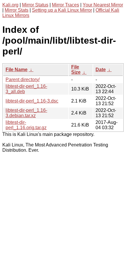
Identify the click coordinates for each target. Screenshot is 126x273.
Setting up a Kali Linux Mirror (62, 10)
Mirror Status (35, 4)
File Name (17, 69)
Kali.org (10, 4)
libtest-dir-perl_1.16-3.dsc (32, 100)
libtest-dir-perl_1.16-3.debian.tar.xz (26, 113)
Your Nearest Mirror (103, 4)
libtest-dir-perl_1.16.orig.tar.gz (26, 125)
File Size (76, 69)
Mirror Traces (65, 4)
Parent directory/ (23, 79)
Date (101, 69)
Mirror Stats (16, 10)
